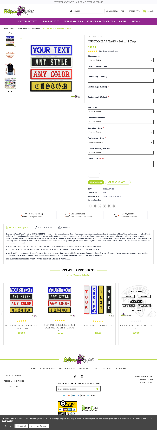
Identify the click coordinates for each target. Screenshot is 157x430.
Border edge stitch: (97, 138)
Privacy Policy (13, 376)
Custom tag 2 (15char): (98, 76)
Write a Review (113, 51)
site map (107, 368)
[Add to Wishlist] (34, 293)
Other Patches (72, 21)
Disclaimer (84, 368)
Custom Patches (27, 21)
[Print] (99, 206)
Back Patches (51, 21)
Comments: (96, 159)
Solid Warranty (78, 214)
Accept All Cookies (39, 426)
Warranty (120, 368)
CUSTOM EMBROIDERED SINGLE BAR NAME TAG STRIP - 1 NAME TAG (59, 328)
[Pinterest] (114, 206)
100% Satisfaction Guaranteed (81, 217)
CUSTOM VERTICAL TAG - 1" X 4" (98, 325)
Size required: (94, 56)
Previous (10, 33)
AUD (122, 11)
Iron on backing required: (100, 148)
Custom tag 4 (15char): (98, 97)
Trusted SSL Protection (128, 217)
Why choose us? (67, 368)
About (122, 21)
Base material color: (97, 118)
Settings (8, 426)
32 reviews (103, 51)
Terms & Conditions (14, 381)
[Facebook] (90, 206)
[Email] (95, 206)
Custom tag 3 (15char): (98, 87)
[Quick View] (34, 287)
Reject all (21, 426)
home (33, 368)
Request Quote (47, 368)
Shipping (13, 386)
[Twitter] (104, 206)
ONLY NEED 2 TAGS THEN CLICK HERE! (117, 240)
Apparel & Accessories (100, 21)
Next (10, 91)
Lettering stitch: (96, 128)
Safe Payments (127, 214)
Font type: (93, 107)
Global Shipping (35, 214)
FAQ (96, 368)
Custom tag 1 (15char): (98, 66)
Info (135, 21)
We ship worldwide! (35, 217)
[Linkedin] (109, 206)
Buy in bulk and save (95, 200)
